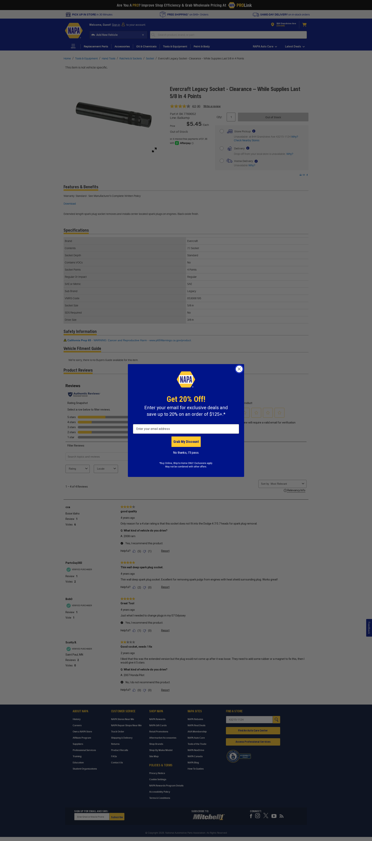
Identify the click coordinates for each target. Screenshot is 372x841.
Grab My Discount (186, 442)
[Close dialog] (239, 369)
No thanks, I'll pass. (186, 452)
